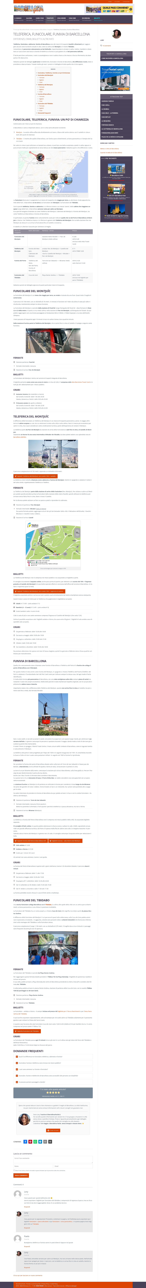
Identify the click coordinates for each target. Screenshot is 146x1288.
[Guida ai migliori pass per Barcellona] (109, 9)
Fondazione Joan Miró (110, 133)
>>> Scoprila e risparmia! (116, 180)
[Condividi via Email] (45, 1142)
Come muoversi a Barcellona (112, 58)
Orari (40, 82)
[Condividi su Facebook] (25, 1142)
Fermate (41, 77)
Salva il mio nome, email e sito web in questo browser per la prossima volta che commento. (40, 1170)
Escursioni (86, 19)
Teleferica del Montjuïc (45, 85)
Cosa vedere (61, 19)
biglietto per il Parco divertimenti (69, 1011)
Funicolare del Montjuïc (45, 75)
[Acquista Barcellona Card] (116, 173)
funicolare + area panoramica (63, 1221)
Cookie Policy (54, 1284)
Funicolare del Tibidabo (45, 103)
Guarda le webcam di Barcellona (111, 152)
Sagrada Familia (108, 101)
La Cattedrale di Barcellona (112, 129)
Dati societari (48, 1286)
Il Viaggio (19, 19)
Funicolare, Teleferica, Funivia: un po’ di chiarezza (54, 73)
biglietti (41, 108)
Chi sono (117, 1)
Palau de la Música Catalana (112, 137)
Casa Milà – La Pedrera (110, 113)
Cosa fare (74, 19)
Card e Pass (40, 19)
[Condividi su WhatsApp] (35, 1142)
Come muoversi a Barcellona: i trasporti (41, 29)
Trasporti (50, 19)
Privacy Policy (45, 1284)
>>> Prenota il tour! (116, 219)
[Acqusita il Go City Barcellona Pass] (116, 193)
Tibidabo (19, 139)
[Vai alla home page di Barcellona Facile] (29, 13)
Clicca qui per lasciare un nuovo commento (27, 1275)
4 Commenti (107, 46)
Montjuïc (19, 132)
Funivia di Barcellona (44, 94)
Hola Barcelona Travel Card (81, 382)
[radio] (47, 1092)
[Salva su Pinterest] (30, 1142)
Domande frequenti (44, 113)
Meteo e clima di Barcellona (109, 149)
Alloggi (29, 19)
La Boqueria (106, 121)
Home (110, 1)
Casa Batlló (106, 117)
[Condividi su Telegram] (40, 1142)
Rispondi (27, 1207)
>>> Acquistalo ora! (116, 200)
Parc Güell (106, 105)
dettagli (74, 1286)
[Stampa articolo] (50, 1142)
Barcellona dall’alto (19, 437)
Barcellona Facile (24, 29)
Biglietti (41, 80)
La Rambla (105, 109)
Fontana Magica (108, 125)
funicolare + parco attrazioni (39, 1221)
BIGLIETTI (98, 19)
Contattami (126, 1)
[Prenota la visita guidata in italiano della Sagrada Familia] (116, 213)
